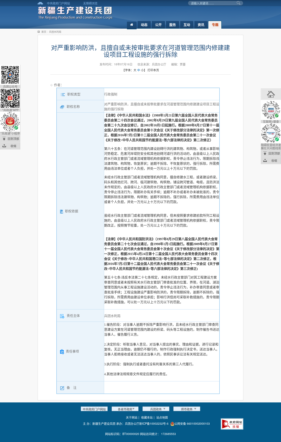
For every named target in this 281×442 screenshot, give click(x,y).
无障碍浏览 (90, 3)
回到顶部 (13, 138)
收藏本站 (147, 417)
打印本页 (153, 70)
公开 (158, 24)
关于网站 (131, 417)
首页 (43, 31)
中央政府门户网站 (58, 3)
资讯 (201, 24)
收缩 (13, 146)
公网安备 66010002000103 (192, 423)
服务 (172, 24)
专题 (215, 24)
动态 (144, 24)
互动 (186, 24)
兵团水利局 (55, 31)
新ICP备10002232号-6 (153, 423)
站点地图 (162, 417)
